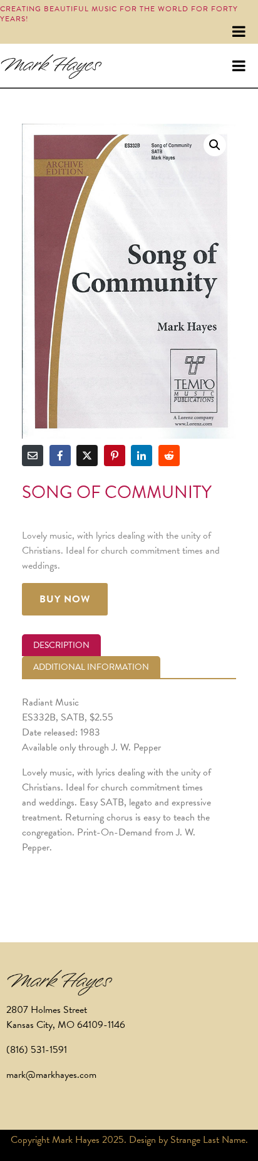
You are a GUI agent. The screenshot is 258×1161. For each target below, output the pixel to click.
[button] (215, 145)
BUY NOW (64, 599)
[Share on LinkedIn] (141, 455)
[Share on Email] (32, 455)
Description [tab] (61, 645)
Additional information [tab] (91, 667)
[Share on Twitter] (87, 455)
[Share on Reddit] (169, 455)
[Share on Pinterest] (114, 455)
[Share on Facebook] (60, 455)
